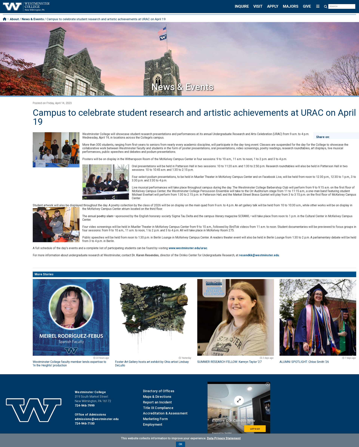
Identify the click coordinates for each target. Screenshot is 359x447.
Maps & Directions (157, 397)
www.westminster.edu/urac (188, 248)
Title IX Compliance (158, 408)
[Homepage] (4, 19)
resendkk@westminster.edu (259, 255)
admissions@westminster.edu (97, 419)
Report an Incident (157, 402)
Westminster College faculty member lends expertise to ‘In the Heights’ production (71, 362)
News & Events (33, 19)
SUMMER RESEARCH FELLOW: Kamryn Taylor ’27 (235, 360)
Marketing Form (155, 419)
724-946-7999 (84, 405)
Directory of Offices (158, 391)
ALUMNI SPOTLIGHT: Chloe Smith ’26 (318, 360)
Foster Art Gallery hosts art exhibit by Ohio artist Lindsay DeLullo (153, 362)
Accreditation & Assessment (165, 413)
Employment (152, 424)
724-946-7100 (84, 423)
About (14, 19)
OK (180, 444)
